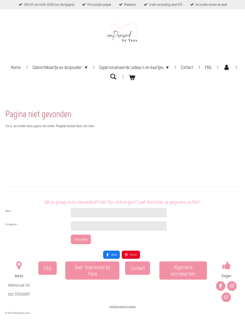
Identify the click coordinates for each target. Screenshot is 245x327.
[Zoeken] (113, 76)
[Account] (226, 67)
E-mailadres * (11, 224)
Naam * (8, 211)
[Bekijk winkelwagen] (132, 77)
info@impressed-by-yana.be (122, 306)
